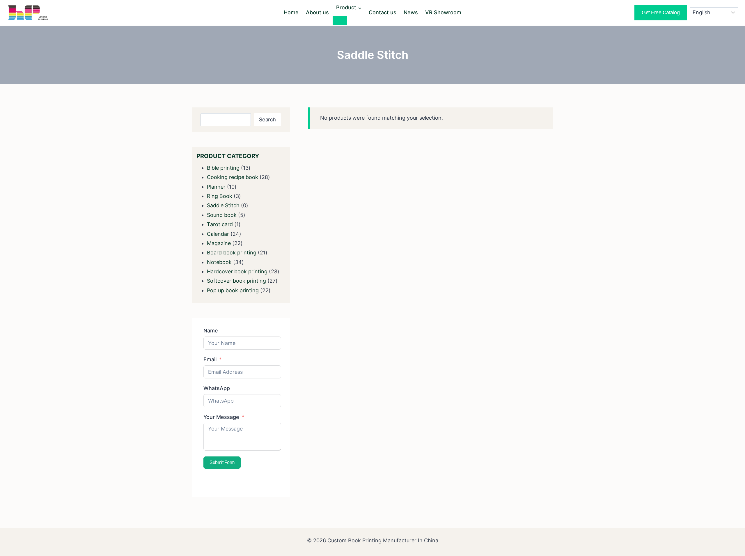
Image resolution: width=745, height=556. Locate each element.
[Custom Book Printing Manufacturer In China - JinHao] (28, 12)
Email (210, 359)
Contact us (382, 12)
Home (291, 12)
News (411, 12)
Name (210, 330)
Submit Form (222, 462)
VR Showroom (443, 12)
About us (317, 12)
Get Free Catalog (661, 12)
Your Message (221, 417)
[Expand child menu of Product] (340, 20)
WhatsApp (216, 388)
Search (267, 119)
